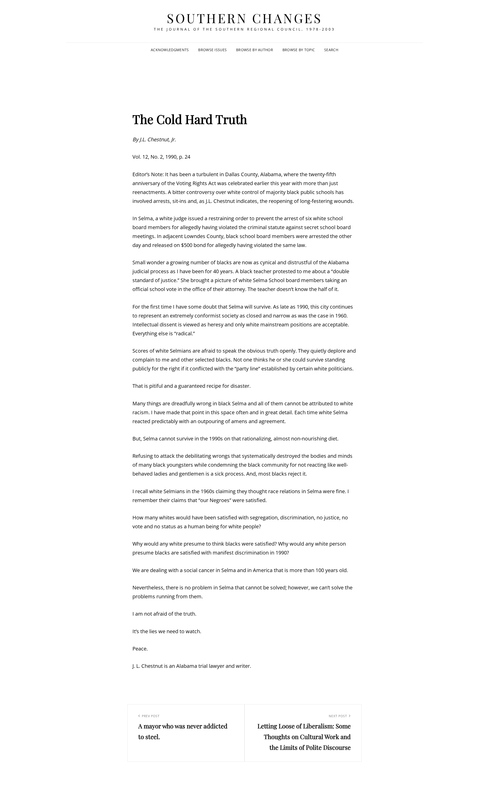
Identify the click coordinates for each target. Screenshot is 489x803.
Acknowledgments (170, 49)
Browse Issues (212, 49)
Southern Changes (244, 17)
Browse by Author (254, 49)
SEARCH (331, 49)
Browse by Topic (298, 49)
